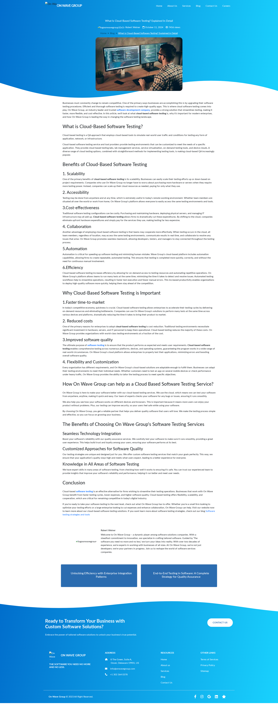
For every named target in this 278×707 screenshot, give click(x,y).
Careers (226, 6)
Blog (198, 6)
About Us (172, 6)
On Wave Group (57, 697)
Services (186, 6)
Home (159, 6)
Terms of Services (209, 659)
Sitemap (205, 671)
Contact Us (211, 6)
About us (165, 665)
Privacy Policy (208, 665)
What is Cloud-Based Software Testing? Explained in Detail (148, 33)
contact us (220, 622)
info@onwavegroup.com (122, 669)
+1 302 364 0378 (119, 674)
